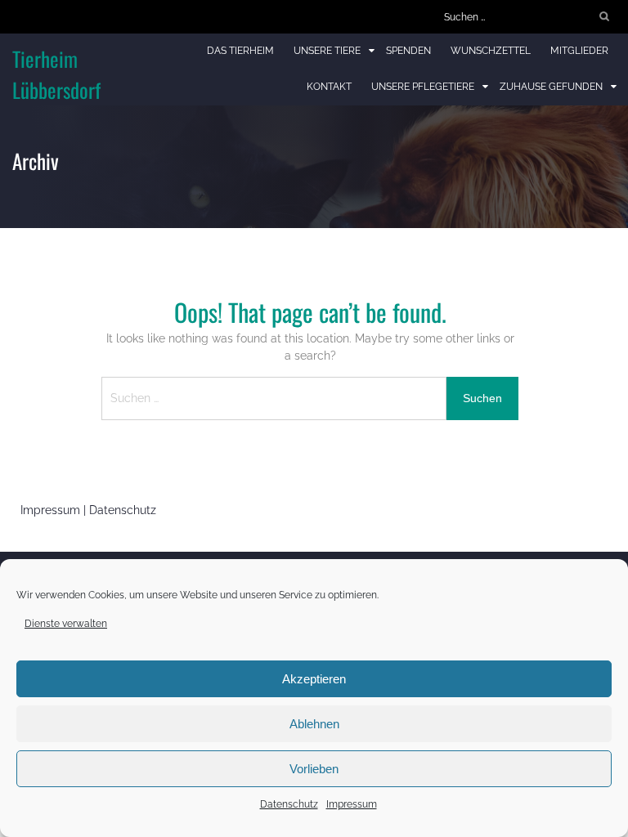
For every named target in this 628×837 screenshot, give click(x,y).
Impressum (351, 804)
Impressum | (54, 510)
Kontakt (329, 86)
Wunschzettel (491, 50)
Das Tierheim (240, 50)
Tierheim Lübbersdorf (56, 74)
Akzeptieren (314, 679)
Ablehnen (314, 724)
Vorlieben (314, 769)
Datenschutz (289, 804)
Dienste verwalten (66, 623)
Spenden (408, 50)
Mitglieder (579, 50)
